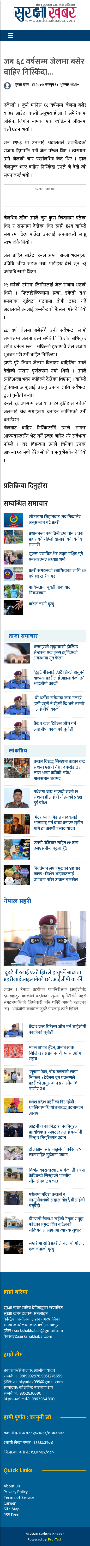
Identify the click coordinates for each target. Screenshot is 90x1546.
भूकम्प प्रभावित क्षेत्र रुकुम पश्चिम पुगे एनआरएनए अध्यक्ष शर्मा (56, 556)
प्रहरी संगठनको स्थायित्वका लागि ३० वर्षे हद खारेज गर (57, 573)
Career (10, 1503)
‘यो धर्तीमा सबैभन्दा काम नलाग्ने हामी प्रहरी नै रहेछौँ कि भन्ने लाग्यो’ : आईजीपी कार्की (59, 704)
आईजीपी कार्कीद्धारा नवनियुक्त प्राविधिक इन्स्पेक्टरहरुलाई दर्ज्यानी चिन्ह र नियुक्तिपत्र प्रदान (55, 1132)
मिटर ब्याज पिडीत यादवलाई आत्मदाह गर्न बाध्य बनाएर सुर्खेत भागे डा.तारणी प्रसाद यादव (58, 823)
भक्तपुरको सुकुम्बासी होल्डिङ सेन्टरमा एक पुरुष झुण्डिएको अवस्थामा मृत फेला (56, 652)
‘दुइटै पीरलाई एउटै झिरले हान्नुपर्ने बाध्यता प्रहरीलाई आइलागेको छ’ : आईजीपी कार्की (59, 678)
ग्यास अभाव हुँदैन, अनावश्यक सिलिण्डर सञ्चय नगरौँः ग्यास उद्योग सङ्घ (55, 1053)
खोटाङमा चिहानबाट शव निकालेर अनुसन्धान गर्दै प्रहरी (55, 519)
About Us (12, 1486)
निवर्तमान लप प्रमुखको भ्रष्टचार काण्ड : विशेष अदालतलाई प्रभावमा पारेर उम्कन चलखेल (57, 874)
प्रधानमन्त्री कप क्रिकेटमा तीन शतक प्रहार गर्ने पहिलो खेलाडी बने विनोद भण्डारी (56, 539)
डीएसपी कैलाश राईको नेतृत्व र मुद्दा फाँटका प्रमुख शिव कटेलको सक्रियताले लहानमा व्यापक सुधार (56, 1225)
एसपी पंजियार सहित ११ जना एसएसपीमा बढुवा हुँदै (56, 845)
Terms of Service (19, 1497)
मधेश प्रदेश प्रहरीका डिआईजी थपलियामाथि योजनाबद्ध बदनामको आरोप (56, 1108)
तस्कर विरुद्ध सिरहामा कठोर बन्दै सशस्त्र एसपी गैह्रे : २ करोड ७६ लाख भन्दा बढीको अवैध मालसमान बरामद (59, 770)
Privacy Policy (16, 1492)
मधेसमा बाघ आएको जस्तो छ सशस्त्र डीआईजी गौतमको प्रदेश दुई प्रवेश (58, 797)
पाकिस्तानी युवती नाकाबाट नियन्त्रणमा (50, 590)
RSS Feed (11, 1515)
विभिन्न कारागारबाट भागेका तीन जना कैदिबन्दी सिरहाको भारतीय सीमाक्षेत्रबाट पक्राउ (57, 1176)
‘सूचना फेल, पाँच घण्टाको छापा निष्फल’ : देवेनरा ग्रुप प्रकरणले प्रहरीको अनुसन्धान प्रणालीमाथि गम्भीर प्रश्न (53, 1080)
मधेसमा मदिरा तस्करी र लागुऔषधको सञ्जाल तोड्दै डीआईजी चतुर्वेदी (57, 1200)
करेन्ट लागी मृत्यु (41, 604)
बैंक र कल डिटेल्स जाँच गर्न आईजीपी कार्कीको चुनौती (55, 726)
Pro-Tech (55, 1539)
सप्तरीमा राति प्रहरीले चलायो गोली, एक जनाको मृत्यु (56, 1246)
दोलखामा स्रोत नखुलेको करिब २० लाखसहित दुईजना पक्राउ (55, 1152)
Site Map (11, 1509)
